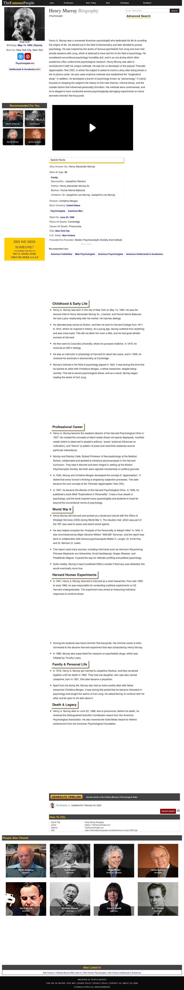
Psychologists (23, 63)
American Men (75, 210)
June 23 (64, 217)
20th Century (48, 972)
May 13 (22, 45)
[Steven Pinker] (13, 136)
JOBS (135, 983)
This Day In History (56, 983)
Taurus (38, 45)
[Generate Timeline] (66, 797)
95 (66, 172)
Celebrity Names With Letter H (68, 972)
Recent (102, 979)
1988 (71, 217)
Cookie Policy (84, 983)
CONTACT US (116, 983)
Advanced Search (138, 16)
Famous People (83, 987)
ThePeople (18, 3)
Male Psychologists (85, 254)
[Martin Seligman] (13, 118)
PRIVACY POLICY (101, 983)
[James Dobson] (35, 136)
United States (73, 205)
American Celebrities (61, 254)
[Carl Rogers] (35, 118)
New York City (62, 230)
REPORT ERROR (168, 811)
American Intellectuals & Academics (144, 254)
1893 (29, 45)
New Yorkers (68, 235)
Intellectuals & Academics (22, 69)
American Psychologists (110, 254)
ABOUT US (128, 983)
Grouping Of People (88, 979)
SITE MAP (72, 983)
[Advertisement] (98, 29)
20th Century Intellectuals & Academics (124, 972)
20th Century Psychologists (94, 972)
